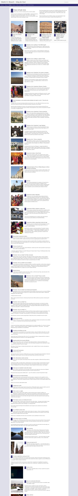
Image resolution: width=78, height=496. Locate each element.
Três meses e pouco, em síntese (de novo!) (22, 399)
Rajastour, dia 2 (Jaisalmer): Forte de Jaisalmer (37, 111)
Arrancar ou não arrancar (30, 35)
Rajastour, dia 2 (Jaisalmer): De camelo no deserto (38, 72)
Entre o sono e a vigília (18, 391)
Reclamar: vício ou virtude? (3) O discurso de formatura (25, 289)
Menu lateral (19, 5)
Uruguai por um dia (17, 385)
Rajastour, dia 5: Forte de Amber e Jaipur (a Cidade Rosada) (46, 36)
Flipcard (6, 5)
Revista (10, 5)
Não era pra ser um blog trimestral (20, 375)
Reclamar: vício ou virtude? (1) (19, 309)
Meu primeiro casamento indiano (20, 236)
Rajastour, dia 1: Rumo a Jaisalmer (34, 139)
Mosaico (14, 5)
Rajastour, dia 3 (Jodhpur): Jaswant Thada (36, 58)
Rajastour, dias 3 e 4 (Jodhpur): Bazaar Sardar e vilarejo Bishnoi (60, 36)
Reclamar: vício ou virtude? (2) (19, 301)
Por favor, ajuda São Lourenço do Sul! (21, 456)
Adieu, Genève (30, 495)
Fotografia (24, 5)
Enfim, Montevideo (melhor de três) (20, 358)
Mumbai (28, 180)
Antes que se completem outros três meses (22, 368)
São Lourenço (30, 428)
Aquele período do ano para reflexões (21, 340)
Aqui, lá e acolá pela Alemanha (33, 481)
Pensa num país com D (32, 442)
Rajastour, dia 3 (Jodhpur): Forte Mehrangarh (36, 45)
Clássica (2, 5)
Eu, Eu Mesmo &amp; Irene (19, 409)
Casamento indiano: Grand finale (34, 153)
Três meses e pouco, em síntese (20, 418)
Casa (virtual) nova (20, 10)
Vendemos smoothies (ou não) (19, 330)
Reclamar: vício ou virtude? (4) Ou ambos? (22, 262)
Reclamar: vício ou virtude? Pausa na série (36, 276)
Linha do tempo (30, 5)
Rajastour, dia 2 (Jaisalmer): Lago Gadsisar (36, 125)
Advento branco (16, 270)
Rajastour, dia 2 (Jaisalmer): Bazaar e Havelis (36, 86)
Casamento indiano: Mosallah (33, 194)
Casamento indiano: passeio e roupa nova (36, 208)
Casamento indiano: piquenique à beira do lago (37, 222)
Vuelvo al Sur (29, 467)
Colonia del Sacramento (18, 350)
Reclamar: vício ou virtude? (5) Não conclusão (23, 255)
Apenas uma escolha (17, 318)
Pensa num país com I (18, 246)
